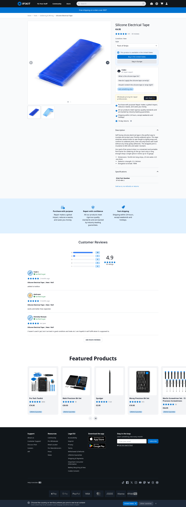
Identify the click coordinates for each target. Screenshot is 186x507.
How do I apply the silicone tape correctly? (134, 80)
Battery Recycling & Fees (77, 467)
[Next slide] (96, 418)
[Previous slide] (90, 418)
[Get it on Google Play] (97, 445)
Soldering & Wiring (47, 16)
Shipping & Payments (76, 458)
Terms (70, 448)
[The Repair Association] (157, 482)
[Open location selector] (157, 4)
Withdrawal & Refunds (76, 451)
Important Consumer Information (75, 463)
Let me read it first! (126, 445)
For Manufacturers (54, 448)
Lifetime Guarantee (75, 455)
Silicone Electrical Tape (64, 16)
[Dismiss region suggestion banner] (156, 503)
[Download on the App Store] (97, 438)
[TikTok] (123, 482)
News (50, 455)
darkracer (37, 294)
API (29, 451)
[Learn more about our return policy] (131, 121)
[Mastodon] (144, 482)
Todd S (36, 272)
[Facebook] (127, 482)
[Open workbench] (151, 4)
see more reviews (93, 340)
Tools (35, 16)
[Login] (166, 3)
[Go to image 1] (68, 102)
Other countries (146, 503)
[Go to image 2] (70, 102)
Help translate (33, 482)
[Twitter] (131, 482)
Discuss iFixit (32, 445)
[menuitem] (42, 3)
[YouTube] (140, 482)
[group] (31, 62)
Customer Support (34, 441)
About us (31, 438)
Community (52, 438)
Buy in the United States (137, 57)
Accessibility (72, 438)
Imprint (71, 441)
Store (29, 16)
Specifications (121, 171)
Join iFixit (150, 98)
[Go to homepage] (25, 4)
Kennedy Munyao (40, 317)
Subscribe (153, 441)
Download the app (96, 433)
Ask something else (126, 89)
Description (120, 130)
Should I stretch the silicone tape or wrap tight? (136, 85)
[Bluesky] (149, 482)
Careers (30, 448)
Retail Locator (53, 445)
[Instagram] (136, 482)
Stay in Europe (137, 61)
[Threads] (153, 482)
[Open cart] (162, 4)
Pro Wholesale (53, 441)
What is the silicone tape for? (129, 76)
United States (129, 503)
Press (50, 451)
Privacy (70, 445)
